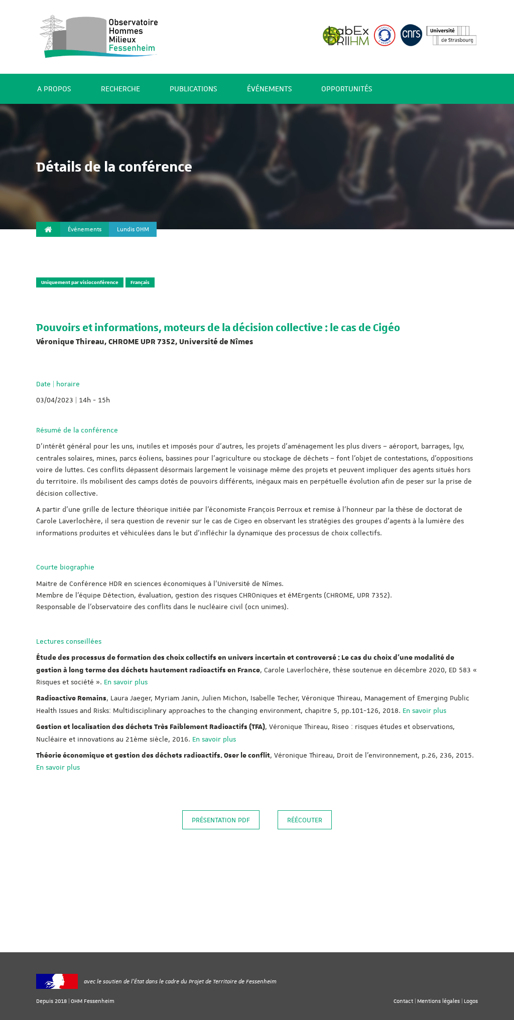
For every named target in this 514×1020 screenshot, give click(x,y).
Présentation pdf (221, 819)
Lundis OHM (133, 229)
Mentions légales (438, 1000)
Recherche (120, 89)
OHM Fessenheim (92, 1000)
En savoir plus (126, 681)
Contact (403, 1000)
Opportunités (346, 89)
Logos (471, 1000)
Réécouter (304, 819)
